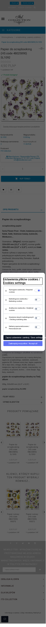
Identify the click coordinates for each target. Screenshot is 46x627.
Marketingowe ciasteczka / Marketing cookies (18, 300)
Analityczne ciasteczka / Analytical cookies (21, 309)
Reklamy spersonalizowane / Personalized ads (19, 327)
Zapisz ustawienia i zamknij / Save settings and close (23, 337)
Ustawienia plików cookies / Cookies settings (21, 281)
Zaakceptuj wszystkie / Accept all (22, 343)
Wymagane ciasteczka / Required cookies (21, 291)
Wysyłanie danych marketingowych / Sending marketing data (21, 318)
